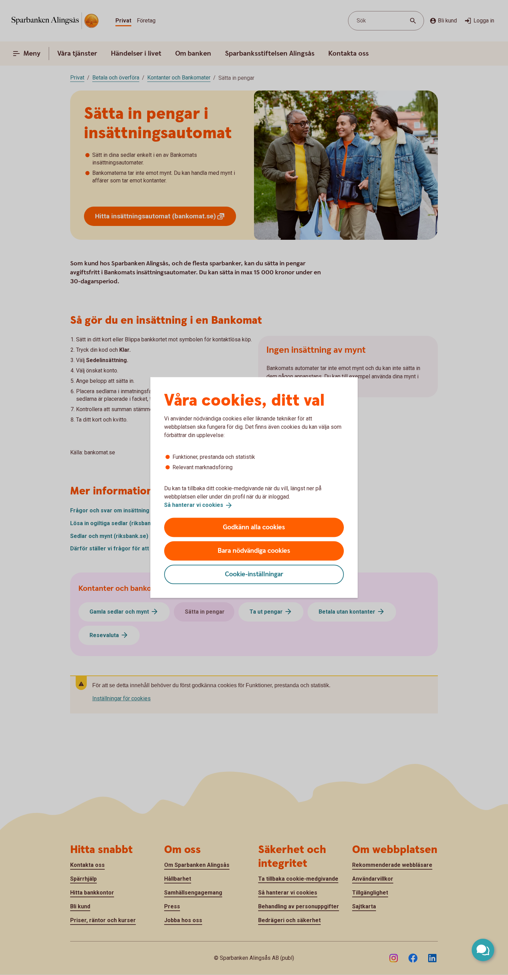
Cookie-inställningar (254, 574)
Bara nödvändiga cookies (254, 550)
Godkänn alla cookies (254, 527)
